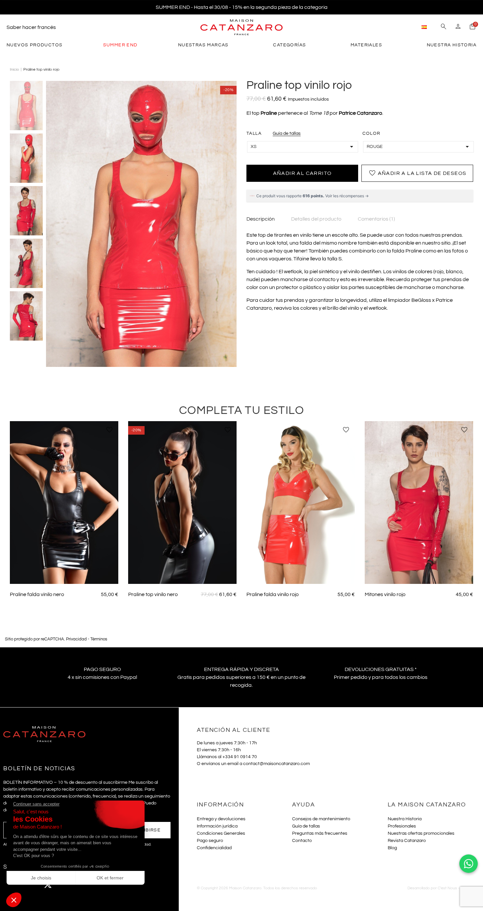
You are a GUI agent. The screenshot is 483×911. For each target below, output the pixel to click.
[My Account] (458, 27)
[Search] (444, 27)
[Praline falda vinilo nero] (64, 502)
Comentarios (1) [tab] (376, 219)
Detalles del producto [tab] (316, 219)
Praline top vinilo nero (153, 594)
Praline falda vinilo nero (37, 594)
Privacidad (76, 639)
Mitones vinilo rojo (385, 594)
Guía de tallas (287, 133)
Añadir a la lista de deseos (417, 173)
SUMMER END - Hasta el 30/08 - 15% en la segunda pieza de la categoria (242, 7)
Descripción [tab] (260, 219)
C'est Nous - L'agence (457, 888)
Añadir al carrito (302, 173)
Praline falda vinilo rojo (272, 594)
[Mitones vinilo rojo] (419, 502)
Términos (98, 639)
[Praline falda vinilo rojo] (300, 502)
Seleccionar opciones (64, 574)
